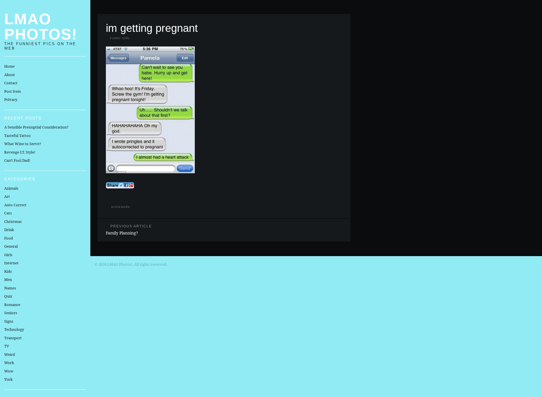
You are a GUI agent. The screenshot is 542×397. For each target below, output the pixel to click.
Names (10, 287)
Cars (8, 213)
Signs (8, 321)
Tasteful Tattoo (17, 135)
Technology (14, 329)
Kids (8, 271)
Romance (12, 304)
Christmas (13, 221)
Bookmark (120, 207)
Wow (8, 371)
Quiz (8, 296)
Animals (11, 188)
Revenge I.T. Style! (19, 152)
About (9, 74)
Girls (8, 254)
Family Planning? (129, 229)
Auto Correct (15, 204)
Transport (13, 337)
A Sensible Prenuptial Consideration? (36, 127)
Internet (11, 262)
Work (9, 362)
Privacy (10, 99)
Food (8, 238)
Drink (9, 229)
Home (9, 66)
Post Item (12, 91)
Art (7, 196)
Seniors (10, 312)
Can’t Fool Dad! (17, 160)
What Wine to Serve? (22, 143)
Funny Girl (120, 38)
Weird (9, 354)
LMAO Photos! (40, 26)
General (11, 246)
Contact (11, 82)
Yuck (8, 379)
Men (8, 279)
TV (6, 346)
